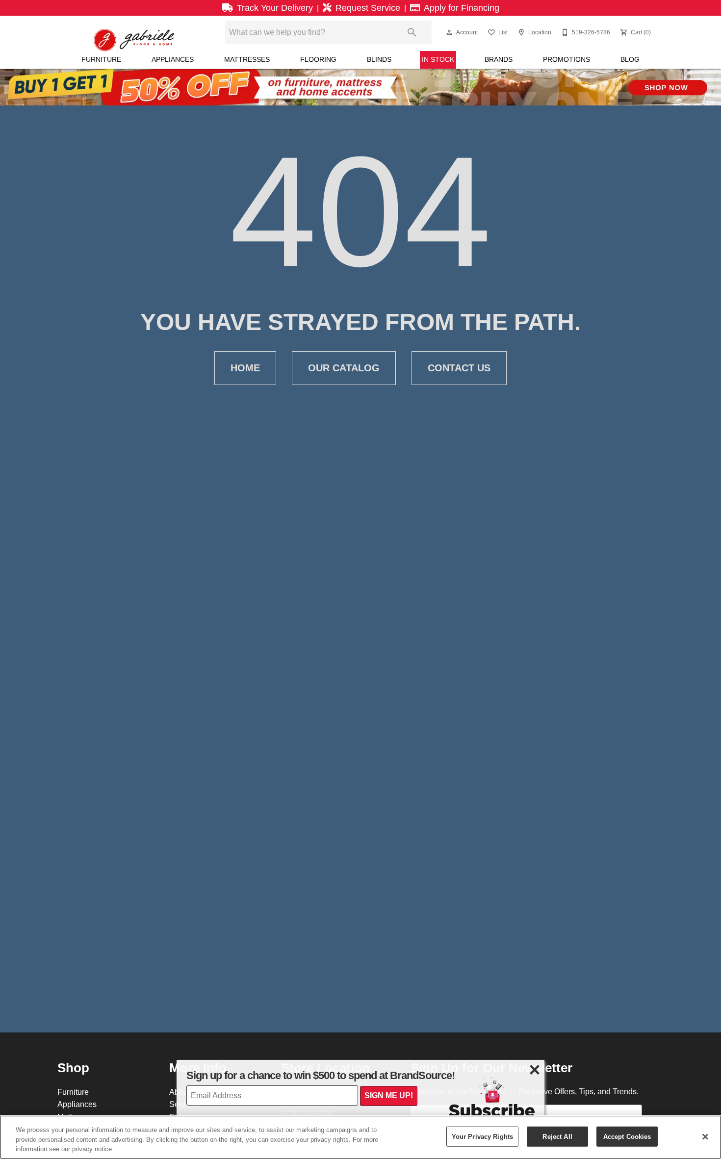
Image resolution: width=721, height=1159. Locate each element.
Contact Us (459, 368)
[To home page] (134, 32)
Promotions (566, 59)
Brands (499, 59)
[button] (449, 32)
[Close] (705, 1136)
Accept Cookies (627, 1136)
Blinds (379, 59)
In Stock (438, 59)
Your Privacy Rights (482, 1136)
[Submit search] (412, 32)
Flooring (318, 59)
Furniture (101, 59)
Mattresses (247, 59)
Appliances (173, 59)
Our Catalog (344, 368)
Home (245, 368)
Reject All (557, 1136)
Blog (630, 59)
